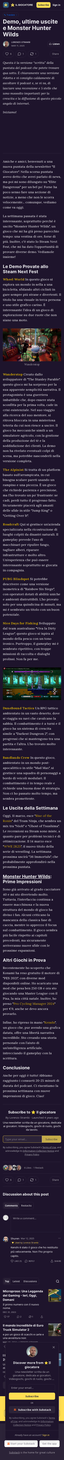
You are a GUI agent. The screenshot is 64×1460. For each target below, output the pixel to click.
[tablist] (18, 1205)
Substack (14, 1452)
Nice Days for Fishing (20, 623)
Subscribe (43, 5)
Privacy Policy (43, 1424)
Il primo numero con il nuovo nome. (21, 1306)
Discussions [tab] (30, 1281)
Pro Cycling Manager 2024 (34, 1004)
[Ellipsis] (59, 1238)
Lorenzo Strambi (20, 42)
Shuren (15, 1238)
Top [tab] (7, 1281)
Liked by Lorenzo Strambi (27, 1242)
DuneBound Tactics (18, 708)
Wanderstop (13, 374)
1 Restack (38, 1167)
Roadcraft (11, 524)
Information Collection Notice (38, 1150)
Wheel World (13, 279)
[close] (54, 1347)
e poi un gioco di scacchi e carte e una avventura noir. (23, 1336)
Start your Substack (22, 1443)
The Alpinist (13, 470)
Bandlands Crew (16, 758)
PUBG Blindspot (16, 579)
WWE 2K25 (12, 846)
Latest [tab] (16, 1281)
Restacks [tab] (26, 1205)
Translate (11, 14)
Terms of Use (49, 1147)
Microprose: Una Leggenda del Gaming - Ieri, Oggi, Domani (23, 1295)
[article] (32, 1304)
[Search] (57, 1281)
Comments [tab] (11, 1205)
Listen (56, 44)
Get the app (49, 1443)
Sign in (56, 5)
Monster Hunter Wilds (26, 876)
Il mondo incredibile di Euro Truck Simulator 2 (23, 1327)
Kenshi (49, 1022)
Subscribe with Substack (34, 1409)
